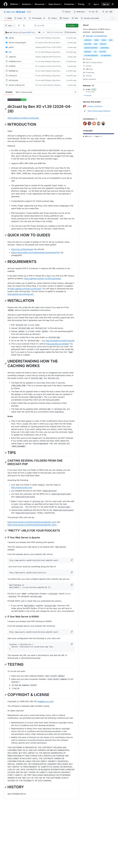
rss (95, 51)
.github (11, 38)
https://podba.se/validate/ (57, 344)
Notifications (81, 12)
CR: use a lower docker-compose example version (54, 85)
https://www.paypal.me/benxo (99, 111)
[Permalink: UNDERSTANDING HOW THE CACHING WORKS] (5, 363)
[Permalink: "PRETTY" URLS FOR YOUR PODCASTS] (5, 530)
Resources (39, 4)
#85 (29, 32)
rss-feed (103, 51)
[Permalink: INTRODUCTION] (5, 124)
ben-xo (10, 11)
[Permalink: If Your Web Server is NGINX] (5, 616)
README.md (13, 71)
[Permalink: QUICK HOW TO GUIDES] (5, 235)
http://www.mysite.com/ (21, 487)
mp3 (110, 40)
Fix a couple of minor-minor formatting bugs (51, 66)
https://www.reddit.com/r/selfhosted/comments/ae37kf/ (35, 252)
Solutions (26, 4)
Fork (94, 12)
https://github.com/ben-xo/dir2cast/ (23, 118)
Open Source (54, 4)
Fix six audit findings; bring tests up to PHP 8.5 (53, 38)
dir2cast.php (13, 80)
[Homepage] (5, 4)
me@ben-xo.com (45, 701)
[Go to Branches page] (19, 25)
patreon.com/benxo (95, 106)
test (10, 52)
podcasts (87, 51)
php (95, 44)
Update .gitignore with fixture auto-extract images (54, 57)
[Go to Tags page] (24, 25)
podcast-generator (90, 48)
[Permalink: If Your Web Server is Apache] (5, 537)
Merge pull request (20, 32)
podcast (103, 44)
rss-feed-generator (91, 55)
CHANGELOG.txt (15, 61)
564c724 (50, 32)
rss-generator (106, 55)
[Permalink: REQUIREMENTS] (5, 261)
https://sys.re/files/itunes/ (22, 249)
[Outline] (75, 92)
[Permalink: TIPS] (5, 452)
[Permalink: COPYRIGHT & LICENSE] (5, 694)
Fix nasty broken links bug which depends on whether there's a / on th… (62, 42)
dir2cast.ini (13, 76)
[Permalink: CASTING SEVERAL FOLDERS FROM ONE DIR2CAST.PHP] (5, 462)
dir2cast (20, 11)
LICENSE (12, 66)
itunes (104, 40)
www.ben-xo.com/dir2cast (96, 36)
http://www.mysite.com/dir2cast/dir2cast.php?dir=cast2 (32, 525)
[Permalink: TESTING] (5, 664)
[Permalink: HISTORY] (5, 787)
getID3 (11, 47)
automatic (87, 40)
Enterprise (69, 4)
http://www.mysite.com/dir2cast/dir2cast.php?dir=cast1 (31, 522)
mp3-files (87, 44)
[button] (72, 560)
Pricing (81, 4)
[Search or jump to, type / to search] (89, 4)
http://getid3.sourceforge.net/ (20, 294)
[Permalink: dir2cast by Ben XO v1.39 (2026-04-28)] (5, 108)
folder (96, 40)
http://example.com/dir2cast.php (60, 340)
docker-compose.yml (17, 85)
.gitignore (12, 57)
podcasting (104, 48)
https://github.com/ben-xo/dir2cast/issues (42, 278)
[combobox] (50, 25)
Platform (14, 4)
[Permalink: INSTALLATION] (5, 300)
